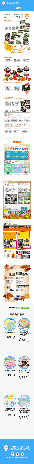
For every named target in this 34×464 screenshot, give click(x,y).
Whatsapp (25, 307)
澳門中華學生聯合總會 (10, 3)
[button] (13, 454)
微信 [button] (18, 307)
